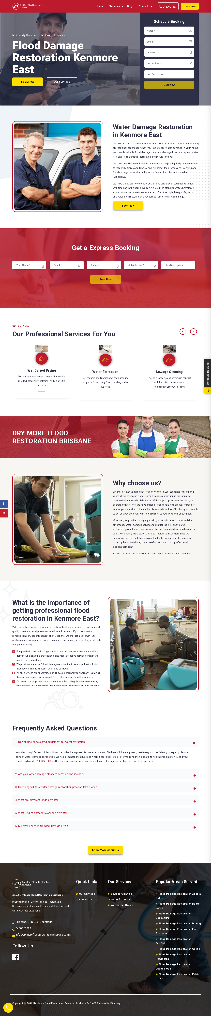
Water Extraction (105, 372)
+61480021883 (42, 761)
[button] (105, 742)
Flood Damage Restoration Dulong (180, 923)
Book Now (190, 6)
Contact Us (145, 6)
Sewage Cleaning (169, 372)
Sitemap (116, 1003)
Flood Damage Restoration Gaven (179, 948)
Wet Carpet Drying (41, 370)
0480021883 (169, 6)
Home (99, 6)
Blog (130, 6)
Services (114, 6)
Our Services (62, 81)
